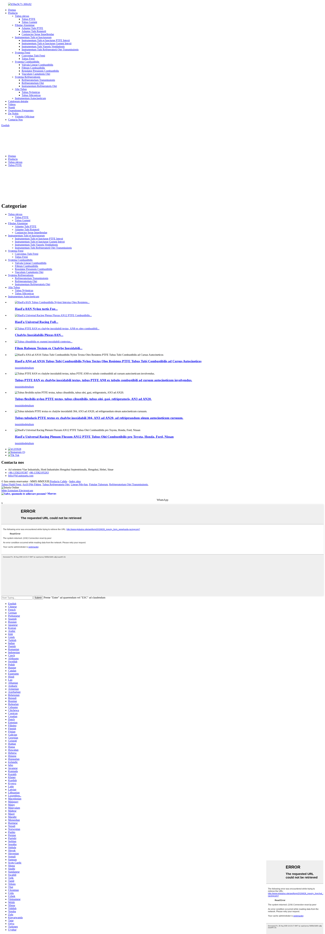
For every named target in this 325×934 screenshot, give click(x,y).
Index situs (75, 481)
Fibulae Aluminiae (25, 25)
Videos (12, 104)
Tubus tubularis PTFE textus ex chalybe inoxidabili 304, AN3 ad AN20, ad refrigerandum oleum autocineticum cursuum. (99, 418)
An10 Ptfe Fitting (31, 484)
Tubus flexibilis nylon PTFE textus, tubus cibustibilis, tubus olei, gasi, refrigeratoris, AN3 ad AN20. (83, 399)
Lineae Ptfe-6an (79, 484)
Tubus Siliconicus (31, 95)
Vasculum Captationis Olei (36, 73)
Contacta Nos (15, 119)
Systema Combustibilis (27, 61)
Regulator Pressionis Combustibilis (40, 70)
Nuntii (11, 107)
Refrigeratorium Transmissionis (38, 80)
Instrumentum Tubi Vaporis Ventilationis (43, 46)
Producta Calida (58, 481)
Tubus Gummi (29, 22)
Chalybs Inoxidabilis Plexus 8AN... (39, 335)
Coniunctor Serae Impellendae (38, 34)
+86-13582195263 (39, 472)
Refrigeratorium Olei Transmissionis (128, 484)
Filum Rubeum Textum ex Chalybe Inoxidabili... (48, 348)
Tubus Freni (28, 58)
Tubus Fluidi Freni (11, 484)
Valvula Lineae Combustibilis (37, 64)
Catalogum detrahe (18, 101)
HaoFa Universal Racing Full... (36, 322)
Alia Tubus (21, 89)
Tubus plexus (22, 16)
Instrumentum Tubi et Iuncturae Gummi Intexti (46, 43)
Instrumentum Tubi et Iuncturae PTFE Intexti (46, 40)
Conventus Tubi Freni (33, 55)
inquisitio (20, 367)
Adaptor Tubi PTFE (32, 28)
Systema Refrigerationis (27, 77)
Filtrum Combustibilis (33, 67)
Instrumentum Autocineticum (30, 98)
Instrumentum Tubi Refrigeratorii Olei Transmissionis (50, 49)
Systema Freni (22, 52)
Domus (12, 9)
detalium (29, 367)
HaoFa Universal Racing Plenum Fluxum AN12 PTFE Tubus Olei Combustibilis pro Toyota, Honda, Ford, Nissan (94, 436)
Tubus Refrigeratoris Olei (55, 484)
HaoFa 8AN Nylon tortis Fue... (36, 309)
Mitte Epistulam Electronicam (17, 490)
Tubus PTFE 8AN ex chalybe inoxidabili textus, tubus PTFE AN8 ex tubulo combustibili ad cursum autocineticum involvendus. (103, 380)
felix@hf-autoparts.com (20, 475)
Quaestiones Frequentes (21, 110)
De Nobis (13, 113)
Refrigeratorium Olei (33, 83)
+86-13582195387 (18, 472)
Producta (13, 13)
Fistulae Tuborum (98, 484)
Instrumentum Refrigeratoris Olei (39, 86)
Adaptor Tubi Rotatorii (34, 31)
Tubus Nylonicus (31, 92)
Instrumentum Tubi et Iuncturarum (33, 37)
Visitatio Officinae (24, 116)
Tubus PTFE (28, 19)
